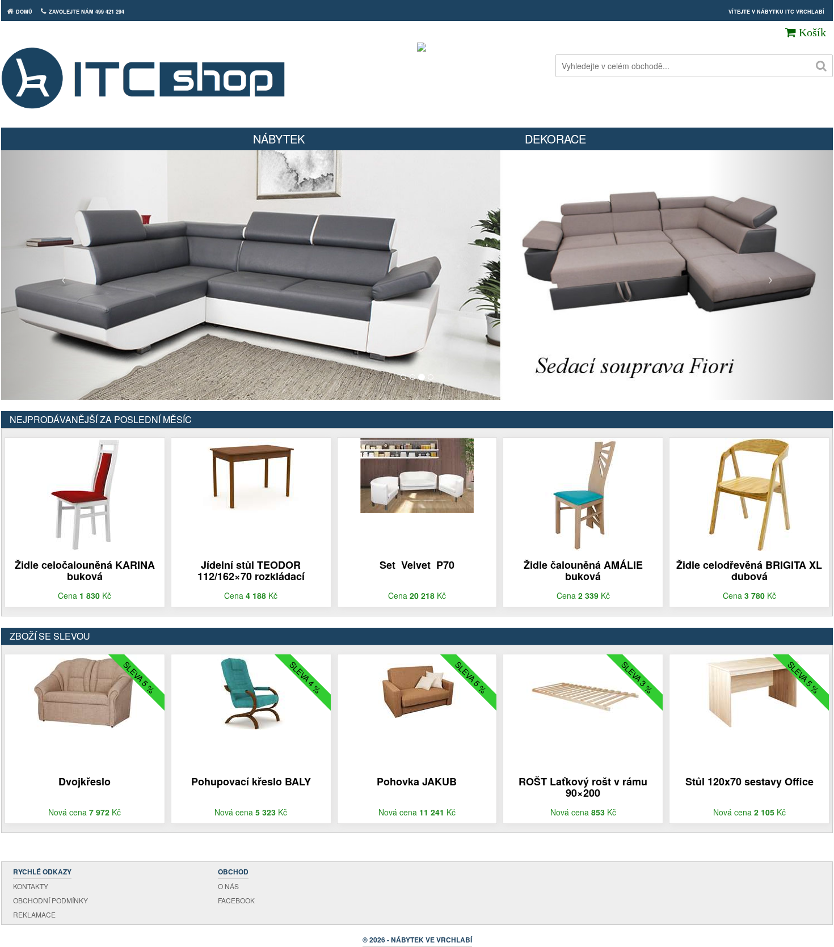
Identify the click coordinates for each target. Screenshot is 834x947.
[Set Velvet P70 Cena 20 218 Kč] (417, 474)
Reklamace (34, 914)
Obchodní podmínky (50, 900)
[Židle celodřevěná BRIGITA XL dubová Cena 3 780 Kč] (749, 493)
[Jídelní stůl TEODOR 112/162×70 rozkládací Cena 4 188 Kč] (251, 474)
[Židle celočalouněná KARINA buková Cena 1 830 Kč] (85, 493)
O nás (228, 886)
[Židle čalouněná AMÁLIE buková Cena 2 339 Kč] (583, 493)
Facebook (236, 900)
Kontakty (30, 886)
